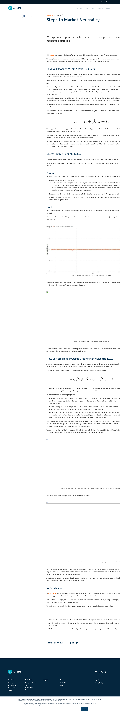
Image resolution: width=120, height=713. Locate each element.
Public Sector (29, 687)
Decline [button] (92, 709)
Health (27, 690)
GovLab (101, 2)
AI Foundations (12, 685)
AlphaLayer (52, 593)
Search (108, 2)
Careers (62, 688)
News (61, 685)
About (108, 8)
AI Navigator (12, 683)
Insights (101, 8)
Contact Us (63, 683)
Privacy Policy (99, 683)
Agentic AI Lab (12, 688)
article (52, 55)
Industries (90, 8)
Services (79, 8)
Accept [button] (84, 709)
